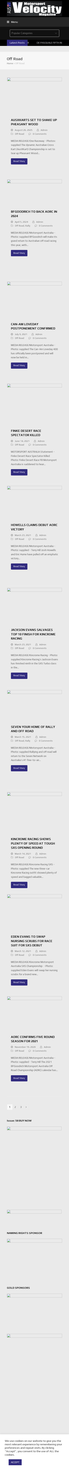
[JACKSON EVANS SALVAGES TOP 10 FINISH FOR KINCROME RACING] (34, 605)
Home (10, 63)
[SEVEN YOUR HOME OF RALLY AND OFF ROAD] (34, 705)
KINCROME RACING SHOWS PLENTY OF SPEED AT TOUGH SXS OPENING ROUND (33, 843)
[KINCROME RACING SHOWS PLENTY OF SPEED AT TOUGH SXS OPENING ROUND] (34, 812)
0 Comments (40, 134)
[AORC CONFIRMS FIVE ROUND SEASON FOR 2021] (34, 1013)
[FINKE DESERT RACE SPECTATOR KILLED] (34, 404)
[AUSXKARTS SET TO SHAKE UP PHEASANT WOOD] (34, 95)
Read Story (19, 161)
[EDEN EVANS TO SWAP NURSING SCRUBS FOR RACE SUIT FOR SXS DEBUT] (34, 912)
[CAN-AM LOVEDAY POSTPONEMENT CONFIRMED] (34, 299)
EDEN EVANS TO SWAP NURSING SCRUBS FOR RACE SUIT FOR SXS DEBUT (31, 941)
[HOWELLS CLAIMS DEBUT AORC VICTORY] (34, 502)
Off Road (19, 134)
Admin (44, 130)
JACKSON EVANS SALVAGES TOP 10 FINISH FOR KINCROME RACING (33, 634)
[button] (12, 21)
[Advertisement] (34, 1413)
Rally (27, 225)
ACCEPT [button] (15, 1462)
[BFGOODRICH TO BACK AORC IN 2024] (34, 192)
